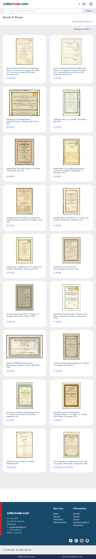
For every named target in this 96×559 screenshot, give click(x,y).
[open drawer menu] (91, 4)
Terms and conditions (81, 522)
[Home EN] (15, 3)
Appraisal (56, 516)
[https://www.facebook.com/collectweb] (70, 540)
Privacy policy (78, 525)
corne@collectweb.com (17, 527)
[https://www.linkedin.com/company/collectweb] (87, 540)
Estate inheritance (59, 522)
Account (76, 519)
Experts (56, 513)
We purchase (58, 519)
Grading (76, 516)
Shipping (76, 513)
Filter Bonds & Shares (81, 21)
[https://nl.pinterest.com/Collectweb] (82, 540)
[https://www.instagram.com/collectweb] (76, 540)
